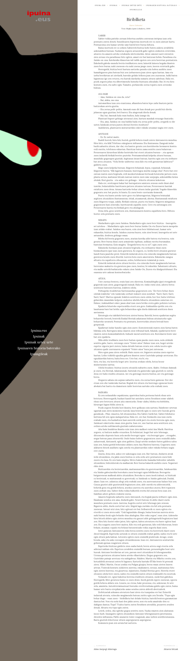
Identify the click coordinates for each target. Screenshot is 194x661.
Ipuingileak (39, 354)
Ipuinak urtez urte (38, 342)
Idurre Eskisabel (135, 25)
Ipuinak (39, 336)
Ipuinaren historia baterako (39, 348)
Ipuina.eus (39, 330)
